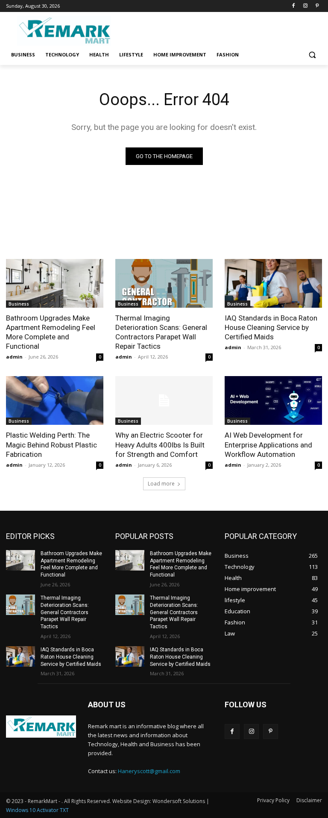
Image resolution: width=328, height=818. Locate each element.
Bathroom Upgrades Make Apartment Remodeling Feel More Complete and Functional (50, 332)
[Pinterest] (317, 6)
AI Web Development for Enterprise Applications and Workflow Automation (268, 444)
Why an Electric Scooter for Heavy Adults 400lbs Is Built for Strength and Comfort (160, 444)
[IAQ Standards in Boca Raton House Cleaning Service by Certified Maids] (273, 283)
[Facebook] (294, 6)
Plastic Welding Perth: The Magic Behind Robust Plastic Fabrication (51, 444)
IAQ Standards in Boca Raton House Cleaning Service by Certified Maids (271, 327)
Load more (161, 483)
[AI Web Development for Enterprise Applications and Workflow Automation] (273, 400)
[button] (312, 55)
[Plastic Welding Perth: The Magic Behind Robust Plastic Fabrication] (54, 400)
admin (14, 356)
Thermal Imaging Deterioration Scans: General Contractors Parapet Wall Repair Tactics (161, 332)
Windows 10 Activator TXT (37, 810)
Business (19, 304)
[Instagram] (305, 6)
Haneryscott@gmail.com (149, 771)
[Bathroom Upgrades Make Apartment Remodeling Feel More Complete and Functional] (54, 283)
